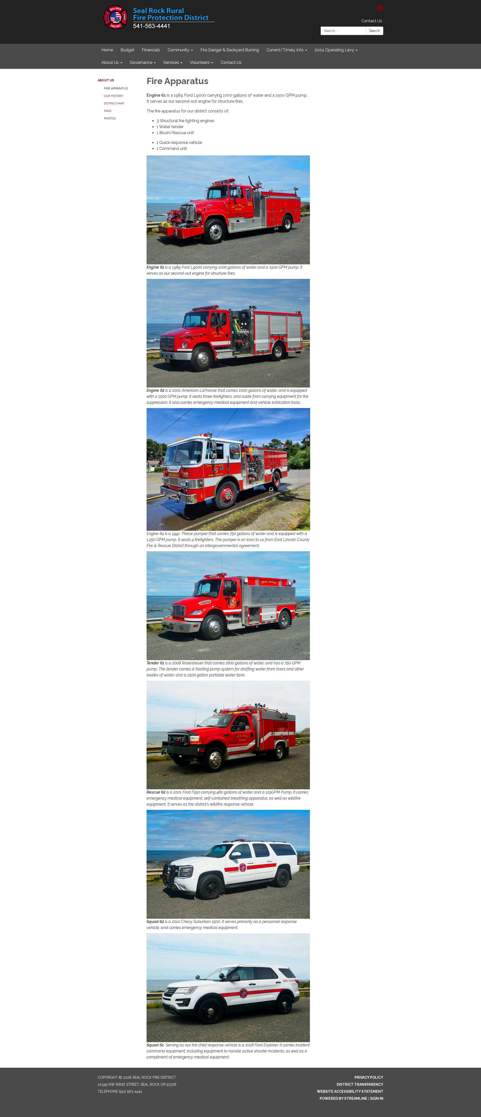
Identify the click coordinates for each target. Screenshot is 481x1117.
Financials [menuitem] (151, 50)
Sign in (376, 1098)
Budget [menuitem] (127, 50)
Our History (113, 96)
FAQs (107, 111)
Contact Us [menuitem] (231, 62)
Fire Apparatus (116, 88)
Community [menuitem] (178, 50)
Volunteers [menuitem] (200, 62)
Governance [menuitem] (141, 62)
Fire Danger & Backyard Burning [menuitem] (229, 50)
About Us (106, 80)
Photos (109, 118)
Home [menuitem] (107, 50)
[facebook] (380, 10)
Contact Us (371, 21)
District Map (114, 103)
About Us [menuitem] (110, 62)
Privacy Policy (368, 1077)
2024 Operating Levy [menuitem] (334, 50)
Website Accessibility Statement (350, 1091)
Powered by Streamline (343, 1098)
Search (374, 31)
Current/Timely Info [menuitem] (285, 50)
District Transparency (360, 1084)
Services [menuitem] (171, 62)
